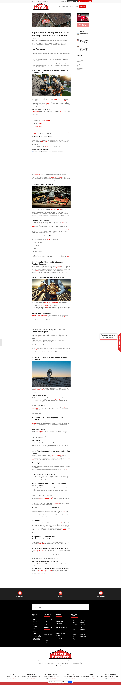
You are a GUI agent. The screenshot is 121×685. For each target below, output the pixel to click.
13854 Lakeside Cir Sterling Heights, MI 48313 (109, 676)
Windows (78, 70)
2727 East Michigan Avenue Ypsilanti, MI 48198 (70, 676)
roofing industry (64, 100)
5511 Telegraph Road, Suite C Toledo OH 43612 (90, 676)
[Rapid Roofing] (41, 6)
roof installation (51, 130)
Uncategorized (79, 69)
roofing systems (48, 103)
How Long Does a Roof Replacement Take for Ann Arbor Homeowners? (84, 34)
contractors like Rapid (63, 210)
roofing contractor (59, 522)
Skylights (78, 66)
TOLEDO (90, 674)
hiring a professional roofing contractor (51, 302)
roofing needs (52, 479)
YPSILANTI (70, 674)
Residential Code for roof (36, 349)
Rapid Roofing (35, 52)
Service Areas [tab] (38, 607)
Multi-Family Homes (101, 596)
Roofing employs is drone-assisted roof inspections (59, 497)
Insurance (79, 62)
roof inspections (57, 503)
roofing (35, 209)
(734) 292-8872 (72, 678)
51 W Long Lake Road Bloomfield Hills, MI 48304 (51, 676)
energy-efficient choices (43, 411)
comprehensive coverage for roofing (47, 305)
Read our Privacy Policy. (68, 683)
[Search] (88, 6)
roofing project (62, 104)
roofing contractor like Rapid (57, 455)
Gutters (78, 57)
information (79, 61)
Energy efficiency (35, 407)
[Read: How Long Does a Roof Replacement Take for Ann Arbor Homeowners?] (78, 34)
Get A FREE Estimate (72, 1)
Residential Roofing (20, 596)
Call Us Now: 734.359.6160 (85, 1)
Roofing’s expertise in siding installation (54, 177)
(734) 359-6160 (13, 678)
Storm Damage (80, 68)
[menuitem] (59, 6)
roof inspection (39, 117)
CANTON (11, 674)
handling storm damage (45, 141)
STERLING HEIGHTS (110, 674)
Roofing (64, 316)
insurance (48, 239)
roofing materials (65, 399)
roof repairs (63, 222)
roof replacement (56, 99)
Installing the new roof (38, 126)
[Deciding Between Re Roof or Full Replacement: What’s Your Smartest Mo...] (1, 342)
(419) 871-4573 (92, 678)
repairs (48, 273)
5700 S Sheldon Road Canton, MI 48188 (11, 676)
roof (47, 307)
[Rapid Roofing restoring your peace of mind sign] (51, 20)
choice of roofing (37, 389)
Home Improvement (80, 58)
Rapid (48, 63)
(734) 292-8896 (33, 678)
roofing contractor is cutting (39, 550)
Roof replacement (35, 111)
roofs (39, 140)
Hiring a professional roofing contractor (39, 315)
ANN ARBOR (31, 674)
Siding (78, 65)
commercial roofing (66, 229)
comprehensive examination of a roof (46, 498)
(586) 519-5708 (112, 678)
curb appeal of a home (57, 176)
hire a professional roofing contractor (45, 570)
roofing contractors (40, 336)
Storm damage (34, 138)
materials (41, 123)
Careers (34, 633)
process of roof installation (56, 209)
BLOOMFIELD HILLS (50, 674)
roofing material (46, 120)
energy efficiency (56, 399)
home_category (80, 60)
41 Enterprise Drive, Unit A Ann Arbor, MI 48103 (31, 676)
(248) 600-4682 (53, 678)
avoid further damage (49, 146)
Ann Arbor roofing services (55, 98)
